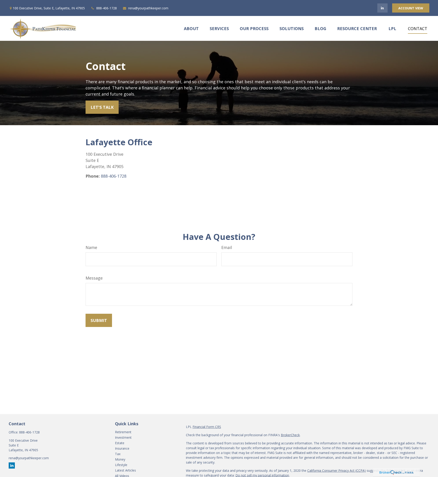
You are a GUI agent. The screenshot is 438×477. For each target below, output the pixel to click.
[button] (191, 28)
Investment (123, 437)
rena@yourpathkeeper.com (148, 8)
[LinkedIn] (382, 8)
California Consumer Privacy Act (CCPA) (336, 470)
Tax (117, 454)
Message (94, 278)
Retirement (123, 432)
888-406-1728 (106, 8)
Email (226, 247)
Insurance (122, 448)
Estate (119, 443)
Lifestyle (121, 465)
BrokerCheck (290, 435)
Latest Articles (125, 470)
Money (120, 459)
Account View (410, 8)
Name (91, 247)
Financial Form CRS (207, 427)
